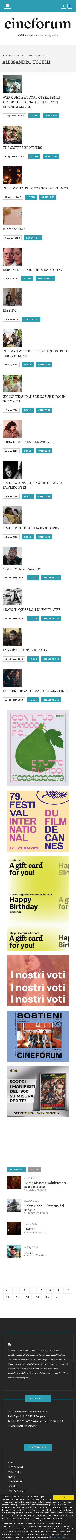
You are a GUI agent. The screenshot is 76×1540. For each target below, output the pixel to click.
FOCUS (34, 116)
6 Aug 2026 (31, 1247)
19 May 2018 (11, 410)
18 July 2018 (11, 278)
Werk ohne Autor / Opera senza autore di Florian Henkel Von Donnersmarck (31, 102)
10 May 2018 (11, 537)
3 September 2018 (14, 156)
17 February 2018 (14, 700)
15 (47, 1296)
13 (27, 1296)
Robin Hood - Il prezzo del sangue (44, 1208)
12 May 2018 (11, 496)
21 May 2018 (11, 365)
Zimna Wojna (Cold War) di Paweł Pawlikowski (33, 485)
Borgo (29, 1252)
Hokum (30, 1229)
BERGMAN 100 (45, 278)
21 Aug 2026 (31, 1177)
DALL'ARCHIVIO (17, 1490)
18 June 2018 (11, 319)
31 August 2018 (13, 197)
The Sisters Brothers (22, 147)
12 (17, 1296)
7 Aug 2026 (31, 1224)
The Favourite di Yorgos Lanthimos (35, 188)
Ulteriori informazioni (58, 1537)
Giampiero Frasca (37, 1213)
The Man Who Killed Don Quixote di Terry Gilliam (35, 353)
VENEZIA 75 (51, 116)
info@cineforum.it (27, 1425)
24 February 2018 (14, 577)
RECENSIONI (33, 238)
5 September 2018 (14, 116)
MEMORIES (14, 1471)
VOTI (11, 1462)
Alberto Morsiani (36, 1255)
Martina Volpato (36, 1190)
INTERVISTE (15, 1481)
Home (9, 56)
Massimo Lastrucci (37, 1232)
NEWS (11, 1476)
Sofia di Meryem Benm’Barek (28, 442)
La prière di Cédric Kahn (25, 650)
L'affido (10, 310)
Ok (64, 1497)
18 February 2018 (14, 659)
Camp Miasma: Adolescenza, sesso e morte (46, 1185)
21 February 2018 (14, 618)
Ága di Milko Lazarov (22, 568)
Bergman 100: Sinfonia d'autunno (33, 269)
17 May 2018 (11, 451)
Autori (20, 56)
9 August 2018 (12, 238)
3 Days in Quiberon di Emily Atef (31, 609)
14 (37, 1296)
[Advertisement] (33, 1143)
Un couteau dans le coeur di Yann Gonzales (34, 399)
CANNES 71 (44, 365)
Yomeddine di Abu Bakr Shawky (31, 528)
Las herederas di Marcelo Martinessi (37, 691)
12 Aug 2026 (31, 1201)
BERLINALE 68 (51, 577)
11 (7, 1296)
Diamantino (14, 229)
